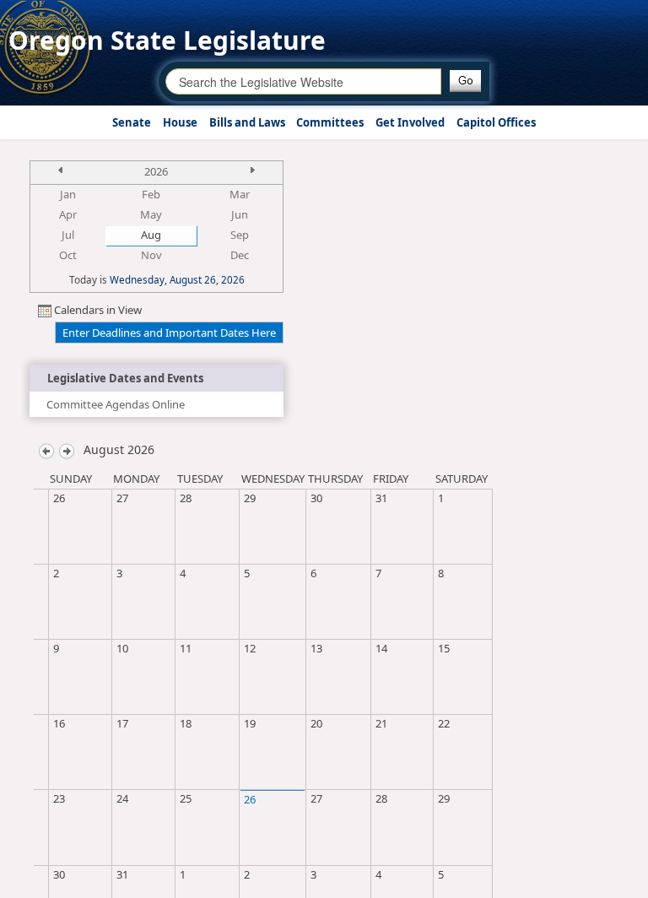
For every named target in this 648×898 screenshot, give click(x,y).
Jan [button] (68, 194)
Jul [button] (68, 234)
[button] (465, 81)
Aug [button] (151, 234)
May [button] (151, 214)
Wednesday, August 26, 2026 (177, 279)
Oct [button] (68, 254)
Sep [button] (239, 234)
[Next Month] (67, 449)
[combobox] (303, 81)
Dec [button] (239, 254)
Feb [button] (151, 194)
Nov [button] (151, 254)
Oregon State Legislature (167, 40)
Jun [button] (239, 214)
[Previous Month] (47, 449)
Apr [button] (68, 214)
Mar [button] (240, 194)
